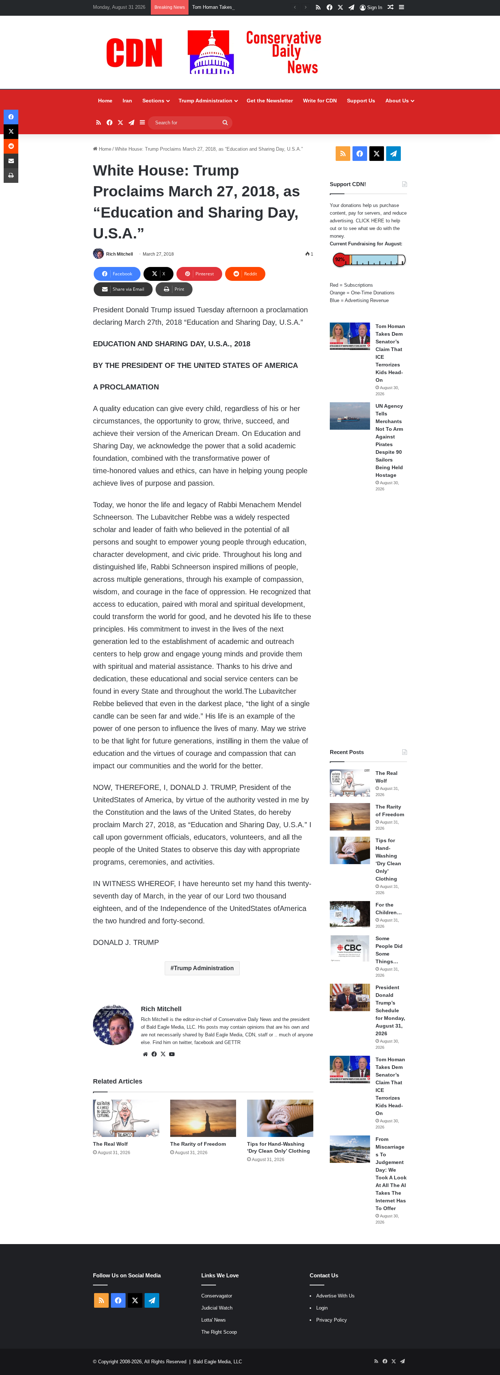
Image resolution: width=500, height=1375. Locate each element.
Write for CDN (320, 100)
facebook (204, 1042)
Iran (127, 100)
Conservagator (216, 1296)
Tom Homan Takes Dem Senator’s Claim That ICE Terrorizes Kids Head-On (272, 7)
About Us (397, 100)
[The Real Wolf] (126, 1118)
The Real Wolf (110, 1144)
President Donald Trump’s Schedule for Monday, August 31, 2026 (390, 1010)
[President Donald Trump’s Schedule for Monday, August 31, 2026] (350, 997)
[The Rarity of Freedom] (203, 1118)
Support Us (361, 100)
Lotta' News (213, 1320)
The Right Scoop (219, 1332)
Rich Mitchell (119, 254)
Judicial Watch (216, 1308)
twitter (185, 1042)
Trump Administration (205, 100)
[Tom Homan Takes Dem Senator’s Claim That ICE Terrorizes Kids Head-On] (350, 336)
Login (322, 1308)
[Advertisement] (368, 620)
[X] (162, 1054)
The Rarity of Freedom (198, 1144)
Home (105, 100)
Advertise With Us (335, 1296)
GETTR (232, 1042)
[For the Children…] (350, 914)
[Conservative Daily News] (217, 52)
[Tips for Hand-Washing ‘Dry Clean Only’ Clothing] (280, 1118)
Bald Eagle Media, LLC (217, 1361)
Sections (153, 100)
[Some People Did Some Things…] (350, 948)
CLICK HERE (370, 220)
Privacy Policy (331, 1320)
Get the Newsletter (270, 100)
